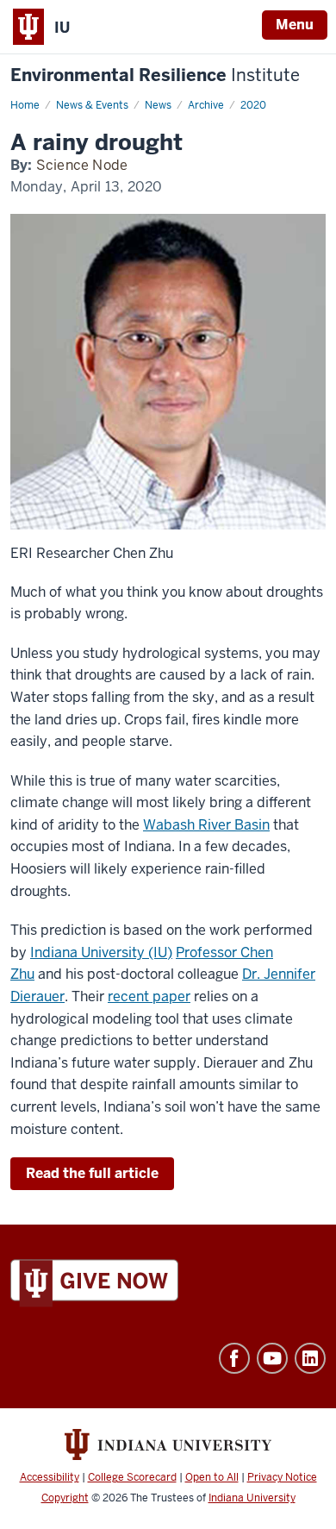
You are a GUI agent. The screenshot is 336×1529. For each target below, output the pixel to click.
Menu (295, 25)
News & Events (92, 105)
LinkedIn (310, 1358)
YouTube (272, 1358)
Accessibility (49, 1477)
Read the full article (92, 1173)
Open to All (212, 1477)
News (158, 105)
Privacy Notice (282, 1477)
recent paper (149, 996)
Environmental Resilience (155, 75)
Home (25, 105)
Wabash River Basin (206, 825)
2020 (253, 105)
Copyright (65, 1498)
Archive (206, 105)
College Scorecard (132, 1477)
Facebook (234, 1358)
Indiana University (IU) (101, 952)
